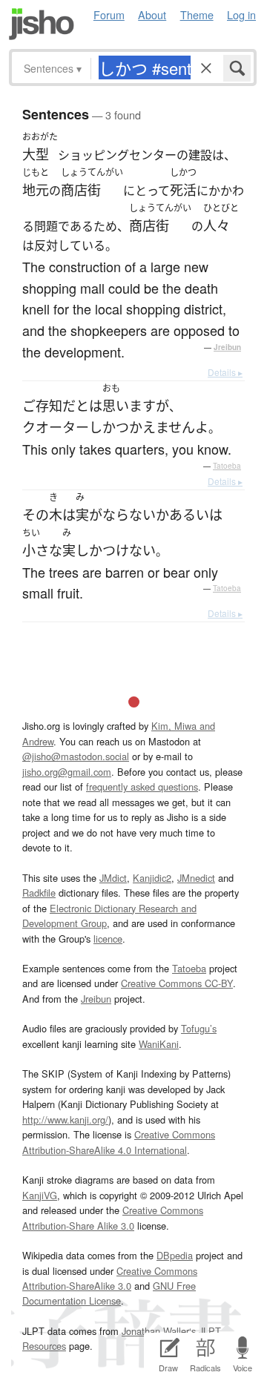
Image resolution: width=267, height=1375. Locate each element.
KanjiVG (39, 1195)
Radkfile (39, 893)
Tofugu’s (199, 1028)
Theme (197, 14)
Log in (241, 14)
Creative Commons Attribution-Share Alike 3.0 (112, 1217)
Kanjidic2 (152, 878)
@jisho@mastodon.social (75, 756)
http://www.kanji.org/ (65, 1119)
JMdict (113, 878)
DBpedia (174, 1255)
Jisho (41, 24)
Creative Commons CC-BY (177, 983)
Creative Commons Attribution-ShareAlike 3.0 (109, 1278)
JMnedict (196, 878)
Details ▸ (225, 372)
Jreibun (227, 347)
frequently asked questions (142, 786)
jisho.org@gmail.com (66, 772)
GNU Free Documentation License (109, 1293)
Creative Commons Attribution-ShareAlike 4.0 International (118, 1141)
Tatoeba (227, 466)
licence (107, 938)
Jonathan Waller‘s (159, 1331)
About (152, 14)
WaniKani (159, 1044)
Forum (109, 14)
